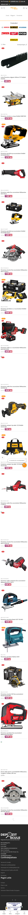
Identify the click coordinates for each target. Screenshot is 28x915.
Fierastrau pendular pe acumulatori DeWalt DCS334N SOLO (13, 154)
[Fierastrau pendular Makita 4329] (14, 639)
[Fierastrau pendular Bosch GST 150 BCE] (14, 602)
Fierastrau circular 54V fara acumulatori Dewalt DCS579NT (12, 694)
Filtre (3, 44)
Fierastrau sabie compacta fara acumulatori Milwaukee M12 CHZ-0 (13, 581)
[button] (24, 465)
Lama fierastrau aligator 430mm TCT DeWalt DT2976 (13, 78)
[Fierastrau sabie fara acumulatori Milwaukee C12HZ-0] (14, 485)
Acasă (7, 15)
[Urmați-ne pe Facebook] (12, 900)
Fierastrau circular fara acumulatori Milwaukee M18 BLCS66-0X (14, 810)
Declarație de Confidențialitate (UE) (10, 867)
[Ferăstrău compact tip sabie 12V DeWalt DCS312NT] (14, 408)
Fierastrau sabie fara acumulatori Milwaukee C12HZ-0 (13, 503)
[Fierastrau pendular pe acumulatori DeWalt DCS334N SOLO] (14, 136)
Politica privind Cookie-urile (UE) (9, 870)
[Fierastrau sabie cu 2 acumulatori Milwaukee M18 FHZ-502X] (14, 330)
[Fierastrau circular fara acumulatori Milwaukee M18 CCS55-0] (14, 252)
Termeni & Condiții (6, 862)
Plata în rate (4, 885)
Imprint (3, 872)
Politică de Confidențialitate (8, 865)
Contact (3, 882)
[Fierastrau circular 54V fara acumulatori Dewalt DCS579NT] (14, 677)
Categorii (17, 913)
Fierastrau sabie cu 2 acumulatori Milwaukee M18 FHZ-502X (13, 348)
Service (3, 888)
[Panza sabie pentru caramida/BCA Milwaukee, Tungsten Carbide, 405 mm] (14, 754)
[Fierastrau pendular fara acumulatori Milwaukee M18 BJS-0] (14, 715)
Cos (24, 913)
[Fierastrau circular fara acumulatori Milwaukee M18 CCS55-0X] (14, 524)
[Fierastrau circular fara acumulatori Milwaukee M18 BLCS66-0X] (14, 792)
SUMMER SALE (14, 1)
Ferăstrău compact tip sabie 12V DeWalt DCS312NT (12, 426)
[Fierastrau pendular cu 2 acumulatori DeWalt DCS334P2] (14, 291)
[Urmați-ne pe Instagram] (15, 900)
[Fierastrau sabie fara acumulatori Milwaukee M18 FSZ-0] (14, 175)
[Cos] (26, 8)
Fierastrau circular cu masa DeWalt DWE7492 (13, 116)
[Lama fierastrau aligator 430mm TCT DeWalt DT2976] (14, 60)
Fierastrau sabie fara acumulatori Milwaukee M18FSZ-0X (13, 387)
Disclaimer (3, 875)
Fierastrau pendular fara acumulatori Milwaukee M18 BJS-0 (11, 733)
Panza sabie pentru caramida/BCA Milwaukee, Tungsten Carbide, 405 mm (14, 772)
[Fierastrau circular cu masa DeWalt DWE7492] (14, 99)
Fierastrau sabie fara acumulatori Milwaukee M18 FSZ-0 (13, 193)
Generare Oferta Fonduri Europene (10, 890)
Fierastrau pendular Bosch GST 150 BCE (12, 619)
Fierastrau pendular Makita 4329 (10, 657)
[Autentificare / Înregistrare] (24, 8)
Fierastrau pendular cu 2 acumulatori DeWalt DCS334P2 (13, 309)
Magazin (12, 15)
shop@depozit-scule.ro (6, 855)
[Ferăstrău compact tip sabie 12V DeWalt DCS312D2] (14, 447)
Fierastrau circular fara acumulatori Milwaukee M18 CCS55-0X (14, 542)
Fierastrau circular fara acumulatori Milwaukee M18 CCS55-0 (14, 270)
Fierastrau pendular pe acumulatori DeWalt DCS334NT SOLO (13, 231)
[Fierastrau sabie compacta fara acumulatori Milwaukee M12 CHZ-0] (14, 563)
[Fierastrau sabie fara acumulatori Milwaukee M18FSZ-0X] (14, 369)
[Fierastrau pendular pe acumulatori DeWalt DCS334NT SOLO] (14, 214)
